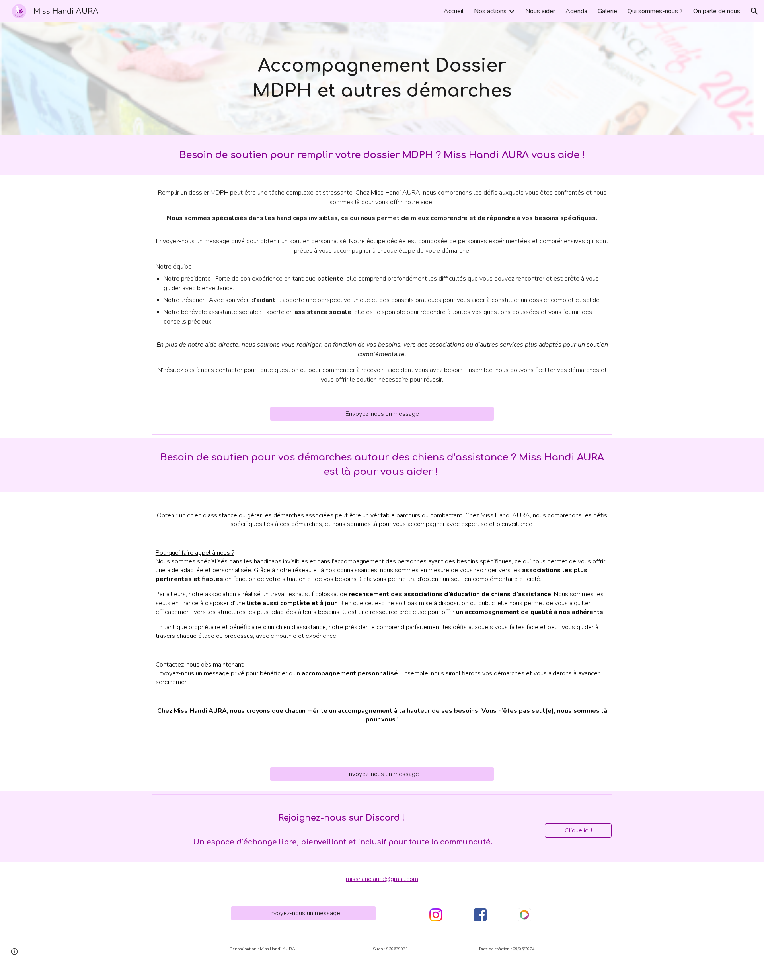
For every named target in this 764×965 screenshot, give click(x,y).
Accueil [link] (454, 11)
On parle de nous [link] (716, 11)
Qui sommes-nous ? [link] (655, 11)
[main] (382, 79)
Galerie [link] (607, 11)
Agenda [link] (576, 11)
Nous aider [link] (540, 11)
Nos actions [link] (490, 11)
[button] (754, 11)
